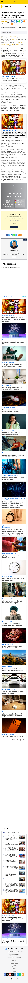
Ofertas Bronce (19, 206)
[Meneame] (24, 21)
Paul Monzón (4, 21)
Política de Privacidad (14, 962)
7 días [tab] (8, 832)
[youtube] (10, 974)
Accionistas (14, 968)
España (18, 44)
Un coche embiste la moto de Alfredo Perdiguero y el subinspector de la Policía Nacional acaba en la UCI (11, 837)
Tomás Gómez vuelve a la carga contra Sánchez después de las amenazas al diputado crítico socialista (12, 891)
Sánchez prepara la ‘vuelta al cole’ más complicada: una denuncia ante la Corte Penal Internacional (11, 885)
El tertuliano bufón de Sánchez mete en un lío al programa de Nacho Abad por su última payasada (11, 856)
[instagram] (15, 974)
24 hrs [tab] (4, 832)
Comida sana (8, 202)
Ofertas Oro (19, 202)
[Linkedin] (17, 21)
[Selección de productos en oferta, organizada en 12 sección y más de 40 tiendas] (14, 186)
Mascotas (8, 206)
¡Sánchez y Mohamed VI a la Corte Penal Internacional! (11, 878)
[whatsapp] (20, 974)
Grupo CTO (14, 39)
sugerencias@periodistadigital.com (14, 957)
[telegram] (18, 974)
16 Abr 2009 (3, 22)
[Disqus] (14, 762)
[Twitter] (14, 21)
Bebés (8, 200)
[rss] (23, 974)
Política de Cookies (14, 963)
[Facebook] (12, 21)
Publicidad (14, 965)
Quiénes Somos (14, 966)
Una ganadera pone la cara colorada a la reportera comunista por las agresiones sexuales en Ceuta (11, 862)
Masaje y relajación (8, 204)
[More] (12, 24)
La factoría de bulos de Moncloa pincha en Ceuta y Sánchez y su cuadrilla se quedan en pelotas (11, 873)
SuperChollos (19, 200)
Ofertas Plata (19, 204)
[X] (7, 974)
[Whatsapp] (19, 21)
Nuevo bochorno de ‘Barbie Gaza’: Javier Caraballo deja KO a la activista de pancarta (11, 843)
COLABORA (14, 227)
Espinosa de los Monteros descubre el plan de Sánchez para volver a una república (11, 867)
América (7, 6)
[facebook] (5, 974)
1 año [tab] (18, 832)
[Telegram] (22, 21)
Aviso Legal (14, 960)
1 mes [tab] (13, 832)
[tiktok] (12, 974)
